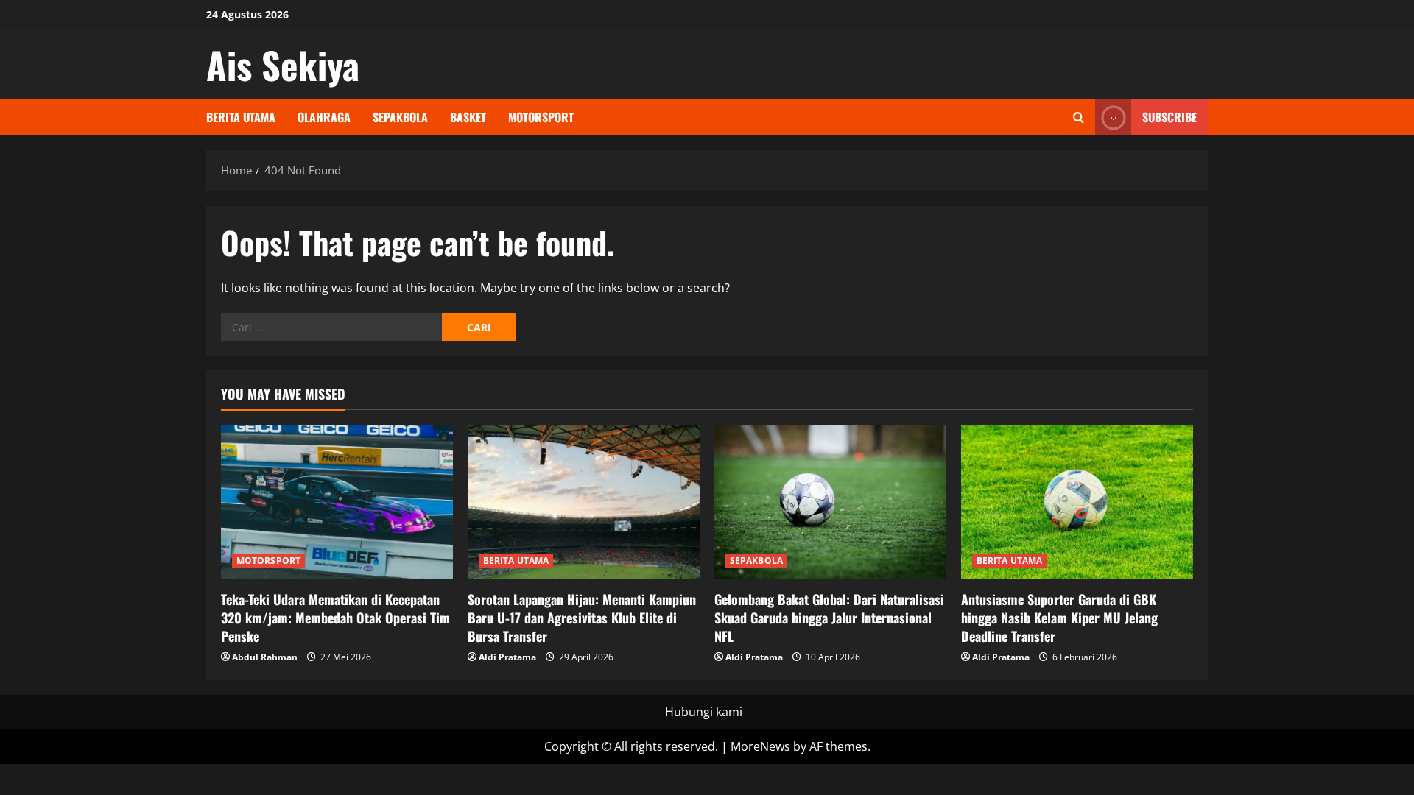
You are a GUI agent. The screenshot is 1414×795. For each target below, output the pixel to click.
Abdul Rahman (265, 657)
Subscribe (1169, 117)
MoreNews (760, 746)
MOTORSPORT (541, 117)
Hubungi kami (703, 712)
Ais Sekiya (282, 64)
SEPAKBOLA (400, 117)
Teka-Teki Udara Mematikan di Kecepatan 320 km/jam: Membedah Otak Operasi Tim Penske (335, 618)
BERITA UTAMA (240, 117)
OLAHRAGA (324, 117)
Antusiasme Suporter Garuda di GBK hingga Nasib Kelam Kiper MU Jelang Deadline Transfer (1059, 618)
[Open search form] (1078, 117)
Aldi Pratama (507, 657)
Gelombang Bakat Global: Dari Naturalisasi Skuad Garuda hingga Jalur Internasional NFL (829, 618)
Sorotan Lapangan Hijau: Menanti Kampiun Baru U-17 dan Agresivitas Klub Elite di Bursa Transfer (582, 618)
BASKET (468, 117)
